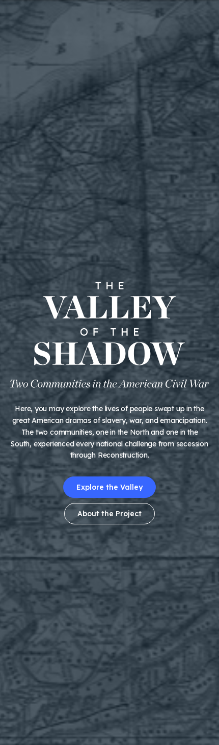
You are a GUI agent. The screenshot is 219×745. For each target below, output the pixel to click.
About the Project (109, 513)
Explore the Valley (109, 487)
